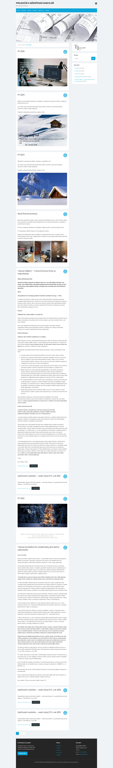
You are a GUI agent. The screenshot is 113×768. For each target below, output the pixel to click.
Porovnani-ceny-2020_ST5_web (24, 702)
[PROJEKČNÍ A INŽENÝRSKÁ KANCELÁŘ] (56, 28)
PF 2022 (21, 498)
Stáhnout (33, 466)
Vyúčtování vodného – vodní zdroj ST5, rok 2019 (39, 712)
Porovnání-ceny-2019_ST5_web (24, 724)
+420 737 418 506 (82, 752)
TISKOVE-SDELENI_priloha (23, 466)
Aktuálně (23, 10)
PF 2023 (21, 154)
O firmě (29, 10)
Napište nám (22, 753)
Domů (18, 10)
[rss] (96, 3)
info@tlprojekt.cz (83, 754)
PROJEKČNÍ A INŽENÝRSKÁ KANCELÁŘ (35, 3)
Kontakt (47, 10)
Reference (41, 10)
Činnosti (35, 10)
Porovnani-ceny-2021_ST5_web (24, 488)
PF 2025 (21, 94)
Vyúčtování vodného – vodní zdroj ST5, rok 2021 (39, 476)
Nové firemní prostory (27, 213)
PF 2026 (21, 51)
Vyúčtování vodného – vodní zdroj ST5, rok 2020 (39, 689)
